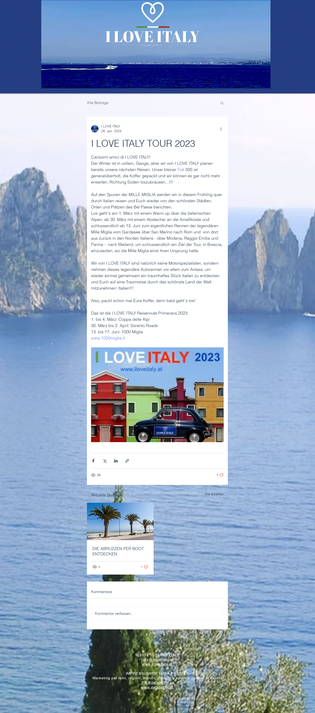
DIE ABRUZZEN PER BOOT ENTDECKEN (118, 551)
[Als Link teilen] (127, 461)
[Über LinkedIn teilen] (116, 461)
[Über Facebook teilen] (93, 461)
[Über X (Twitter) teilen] (104, 461)
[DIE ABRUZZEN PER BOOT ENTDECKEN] (120, 521)
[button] (222, 102)
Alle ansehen (214, 494)
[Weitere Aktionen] (221, 129)
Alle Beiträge (97, 102)
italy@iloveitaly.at (157, 659)
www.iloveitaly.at (157, 664)
